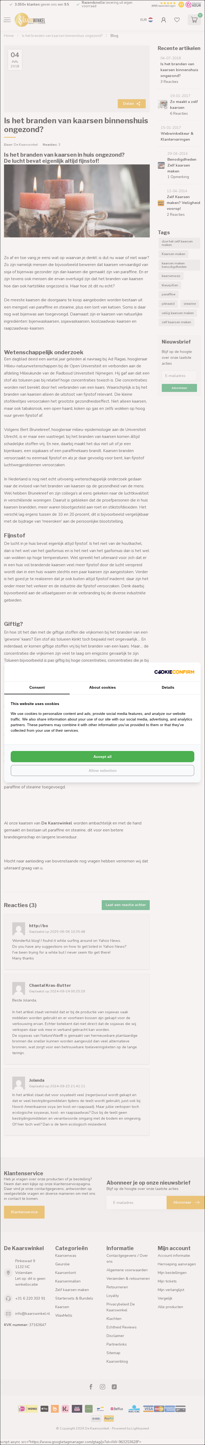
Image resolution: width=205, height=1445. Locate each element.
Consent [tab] (37, 687)
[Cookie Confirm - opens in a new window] (174, 672)
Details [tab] (168, 687)
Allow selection (103, 770)
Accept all (102, 756)
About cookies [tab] (102, 687)
